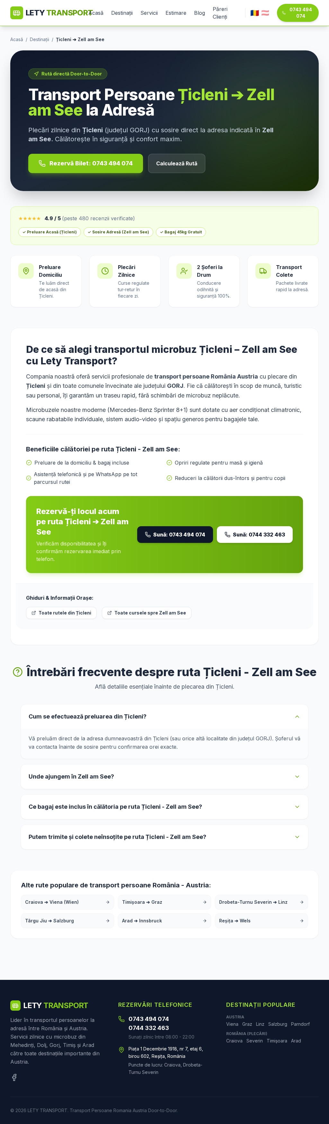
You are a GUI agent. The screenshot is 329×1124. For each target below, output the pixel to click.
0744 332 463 (149, 1027)
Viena (232, 1024)
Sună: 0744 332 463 (259, 534)
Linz (260, 1024)
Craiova (234, 1040)
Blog (199, 13)
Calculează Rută (176, 163)
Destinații (122, 13)
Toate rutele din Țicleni (65, 612)
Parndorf (300, 1024)
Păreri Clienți (220, 13)
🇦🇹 (265, 13)
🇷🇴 (254, 13)
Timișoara (277, 1040)
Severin (254, 1040)
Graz (247, 1024)
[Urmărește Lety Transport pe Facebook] (14, 1077)
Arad (296, 1040)
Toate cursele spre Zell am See (150, 612)
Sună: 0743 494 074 (179, 534)
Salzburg (277, 1024)
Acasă (95, 13)
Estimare (175, 13)
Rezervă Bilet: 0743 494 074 (91, 163)
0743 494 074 (300, 13)
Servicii (149, 13)
